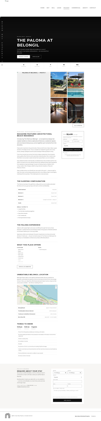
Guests (64, 143)
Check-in (65, 139)
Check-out (75, 139)
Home (42, 8)
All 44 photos (78, 125)
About (85, 8)
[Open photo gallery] (33, 97)
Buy (48, 8)
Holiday (66, 8)
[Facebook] (2, 61)
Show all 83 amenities (25, 266)
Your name (55, 379)
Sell (53, 8)
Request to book (23, 56)
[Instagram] (2, 65)
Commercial (76, 8)
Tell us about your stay (58, 388)
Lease (59, 8)
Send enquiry (67, 400)
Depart (69, 370)
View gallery (36, 56)
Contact (93, 8)
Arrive (54, 370)
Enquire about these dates (72, 149)
